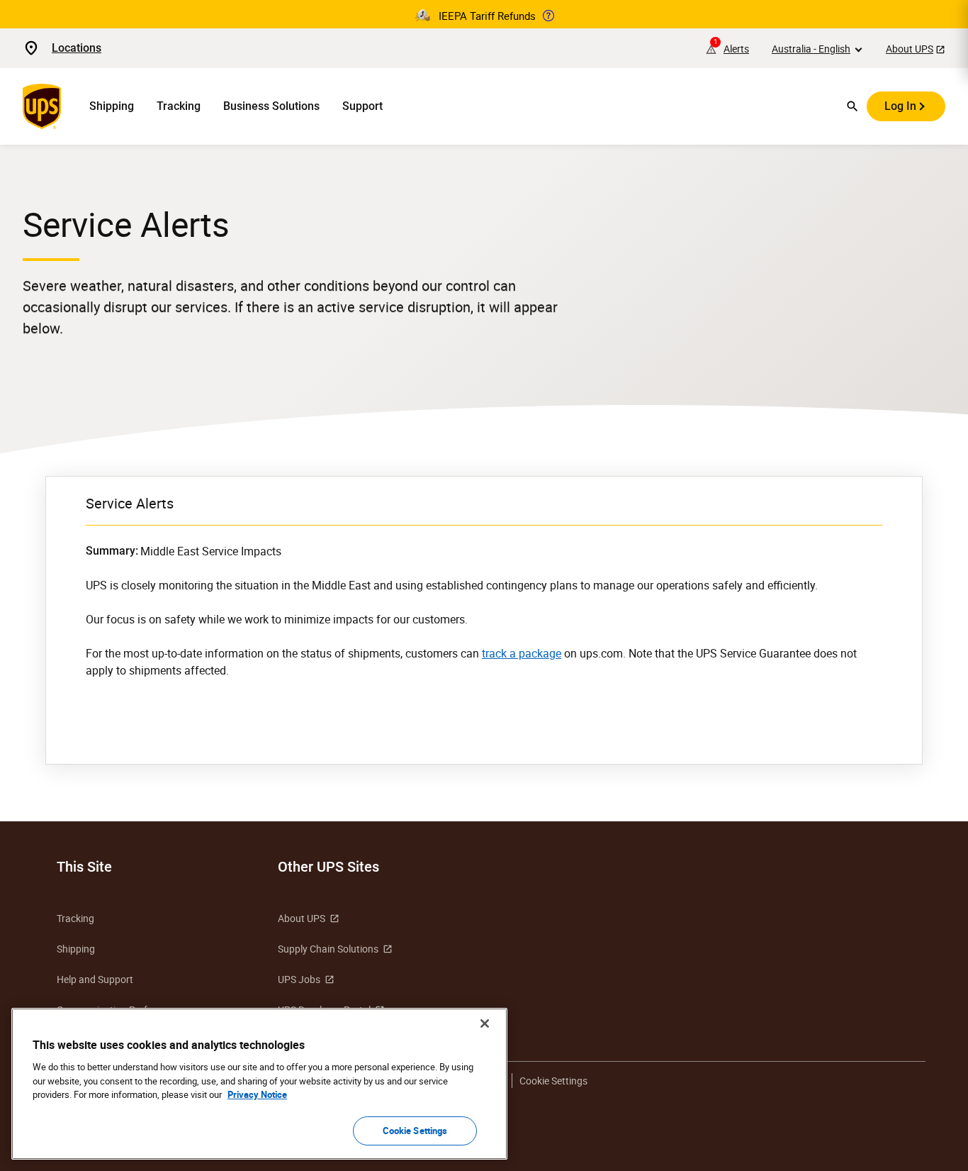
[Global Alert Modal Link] (548, 15)
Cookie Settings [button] (553, 1080)
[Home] (45, 106)
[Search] (852, 106)
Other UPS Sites (328, 866)
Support (362, 106)
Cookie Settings (415, 1129)
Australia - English (811, 48)
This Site (84, 866)
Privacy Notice (257, 1094)
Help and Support (95, 979)
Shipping (111, 106)
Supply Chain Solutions (328, 948)
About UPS (909, 48)
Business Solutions (271, 106)
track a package (521, 653)
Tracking (179, 106)
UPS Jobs (299, 979)
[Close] (484, 1023)
